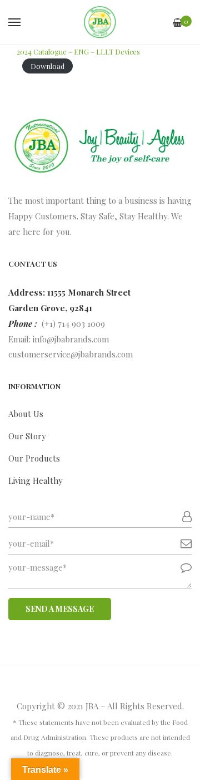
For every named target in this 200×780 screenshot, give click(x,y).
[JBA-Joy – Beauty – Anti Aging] (100, 22)
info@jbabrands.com (71, 339)
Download (47, 66)
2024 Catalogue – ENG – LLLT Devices (78, 51)
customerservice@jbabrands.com (70, 354)
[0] (177, 22)
